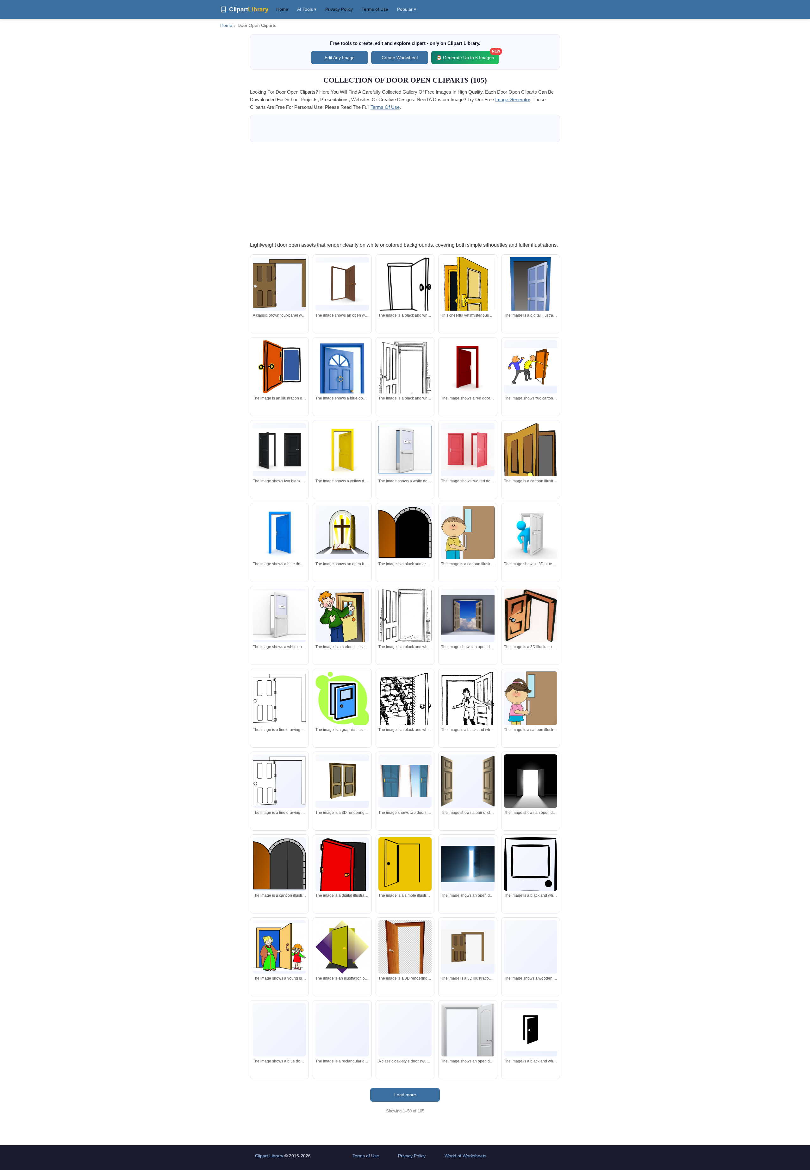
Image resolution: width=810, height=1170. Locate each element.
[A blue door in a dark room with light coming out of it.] (467, 864)
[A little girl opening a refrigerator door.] (530, 702)
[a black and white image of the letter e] (530, 884)
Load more (405, 1094)
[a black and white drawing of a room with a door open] (405, 705)
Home (282, 9)
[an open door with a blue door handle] (279, 366)
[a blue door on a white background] (279, 532)
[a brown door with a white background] (467, 946)
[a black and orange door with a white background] (405, 532)
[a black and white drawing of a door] (405, 286)
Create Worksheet (400, 57)
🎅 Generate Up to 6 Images (467, 55)
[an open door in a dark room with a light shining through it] (530, 781)
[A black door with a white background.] (279, 449)
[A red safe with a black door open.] (342, 876)
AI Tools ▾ (306, 9)
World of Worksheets (465, 1155)
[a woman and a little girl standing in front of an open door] (279, 947)
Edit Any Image (340, 57)
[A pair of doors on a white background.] (467, 781)
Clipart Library (269, 1155)
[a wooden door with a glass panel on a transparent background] (530, 966)
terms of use (385, 107)
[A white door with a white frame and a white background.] (467, 1039)
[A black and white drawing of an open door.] (405, 372)
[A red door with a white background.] (467, 366)
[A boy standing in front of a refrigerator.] (467, 537)
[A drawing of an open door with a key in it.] (530, 616)
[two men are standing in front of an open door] (530, 367)
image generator (512, 99)
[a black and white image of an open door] (530, 1029)
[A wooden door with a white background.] (342, 284)
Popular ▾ (406, 9)
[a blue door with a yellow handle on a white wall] (405, 781)
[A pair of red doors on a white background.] (467, 449)
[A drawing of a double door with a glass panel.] (342, 781)
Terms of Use (375, 9)
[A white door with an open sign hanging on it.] (405, 450)
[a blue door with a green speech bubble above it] (342, 699)
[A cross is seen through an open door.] (342, 532)
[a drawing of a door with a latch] (405, 615)
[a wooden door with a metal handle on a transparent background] (405, 949)
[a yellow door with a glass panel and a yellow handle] (530, 473)
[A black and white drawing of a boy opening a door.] (467, 703)
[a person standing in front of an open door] (530, 532)
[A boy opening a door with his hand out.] (342, 621)
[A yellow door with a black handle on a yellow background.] (405, 863)
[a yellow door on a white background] (342, 449)
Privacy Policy (339, 9)
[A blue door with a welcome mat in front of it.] (530, 300)
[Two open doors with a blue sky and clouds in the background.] (467, 615)
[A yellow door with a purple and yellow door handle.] (342, 946)
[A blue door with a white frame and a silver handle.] (279, 1033)
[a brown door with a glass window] (342, 1046)
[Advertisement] (405, 191)
